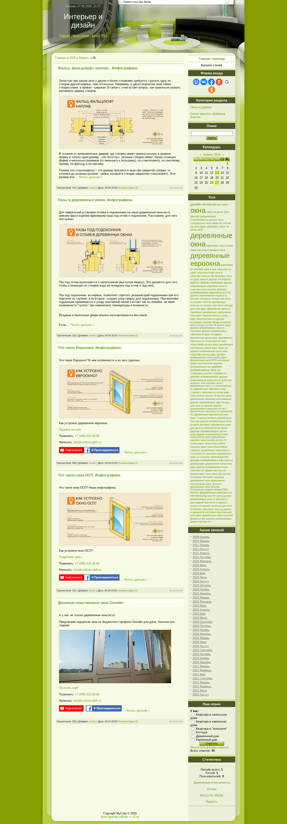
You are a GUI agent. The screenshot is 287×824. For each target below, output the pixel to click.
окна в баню (226, 245)
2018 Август (201, 581)
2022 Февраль (202, 686)
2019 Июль (200, 617)
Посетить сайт (68, 688)
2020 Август (201, 646)
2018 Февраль (202, 561)
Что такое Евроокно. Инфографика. (90, 348)
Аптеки (211, 789)
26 (212, 183)
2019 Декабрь (202, 634)
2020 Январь (201, 638)
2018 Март (200, 565)
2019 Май (199, 613)
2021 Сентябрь (203, 678)
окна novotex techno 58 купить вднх (210, 325)
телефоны (224, 279)
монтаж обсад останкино (217, 322)
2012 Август (201, 549)
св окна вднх (198, 226)
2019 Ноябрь (201, 630)
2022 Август (201, 694)
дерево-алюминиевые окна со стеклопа (206, 370)
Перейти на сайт (70, 429)
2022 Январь (201, 682)
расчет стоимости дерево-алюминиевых (208, 375)
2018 (72, 57)
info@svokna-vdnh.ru (87, 442)
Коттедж (201, 732)
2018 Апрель (201, 569)
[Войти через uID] (196, 82)
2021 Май (199, 674)
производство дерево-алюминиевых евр (209, 458)
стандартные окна (200, 223)
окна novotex (209, 289)
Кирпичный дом (206, 739)
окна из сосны (221, 223)
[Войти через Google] (226, 82)
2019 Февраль (202, 601)
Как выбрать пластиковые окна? (211, 381)
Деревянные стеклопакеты (212, 782)
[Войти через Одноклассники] (211, 89)
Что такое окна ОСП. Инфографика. (89, 475)
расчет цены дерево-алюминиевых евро (209, 433)
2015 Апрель (201, 553)
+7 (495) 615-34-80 (87, 436)
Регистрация (80, 35)
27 (217, 183)
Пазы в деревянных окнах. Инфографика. (95, 200)
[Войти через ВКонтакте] (203, 82)
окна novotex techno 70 (203, 395)
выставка (222, 204)
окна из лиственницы (214, 276)
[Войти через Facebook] (211, 82)
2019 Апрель (201, 609)
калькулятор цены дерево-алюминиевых (209, 429)
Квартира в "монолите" (211, 728)
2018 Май (199, 573)
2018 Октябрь (202, 585)
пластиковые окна (213, 250)
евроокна (212, 245)
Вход (95, 35)
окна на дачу (215, 212)
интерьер (209, 204)
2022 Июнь (200, 690)
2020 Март (200, 642)
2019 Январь (201, 597)
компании (217, 282)
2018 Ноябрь (201, 589)
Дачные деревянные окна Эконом (205, 485)
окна (198, 210)
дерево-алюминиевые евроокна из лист (208, 407)
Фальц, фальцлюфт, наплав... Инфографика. (98, 68)
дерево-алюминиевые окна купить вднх (208, 356)
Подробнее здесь (71, 557)
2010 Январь (201, 541)
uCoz (136, 816)
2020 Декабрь (202, 662)
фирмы (205, 282)
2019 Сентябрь (203, 622)
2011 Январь (201, 545)
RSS (104, 35)
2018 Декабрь (202, 593)
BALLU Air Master (211, 795)
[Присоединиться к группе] (102, 452)
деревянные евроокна (210, 259)
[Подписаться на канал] (71, 452)
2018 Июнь (200, 577)
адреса (195, 282)
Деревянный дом (207, 736)
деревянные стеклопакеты (203, 218)
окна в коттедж (205, 272)
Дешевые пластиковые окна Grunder (91, 603)
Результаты (198, 747)
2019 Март (200, 605)
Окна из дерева (200, 107)
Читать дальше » (90, 177)
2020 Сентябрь (203, 650)
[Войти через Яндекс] (219, 82)
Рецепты (211, 801)
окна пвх (195, 250)
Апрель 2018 (211, 154)
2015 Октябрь (202, 557)
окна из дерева (208, 279)
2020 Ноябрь (201, 658)
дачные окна (216, 219)
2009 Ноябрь (201, 537)
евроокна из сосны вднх (215, 392)
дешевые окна (216, 226)
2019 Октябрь (202, 626)
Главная (64, 35)
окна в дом (210, 269)
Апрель (84, 57)
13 (217, 173)
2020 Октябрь (202, 654)
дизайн (195, 204)
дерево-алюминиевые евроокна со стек (210, 291)
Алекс (92, 187)
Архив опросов (219, 747)
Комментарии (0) (128, 187)
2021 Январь (201, 666)
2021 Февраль (202, 670)
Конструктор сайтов (114, 816)
